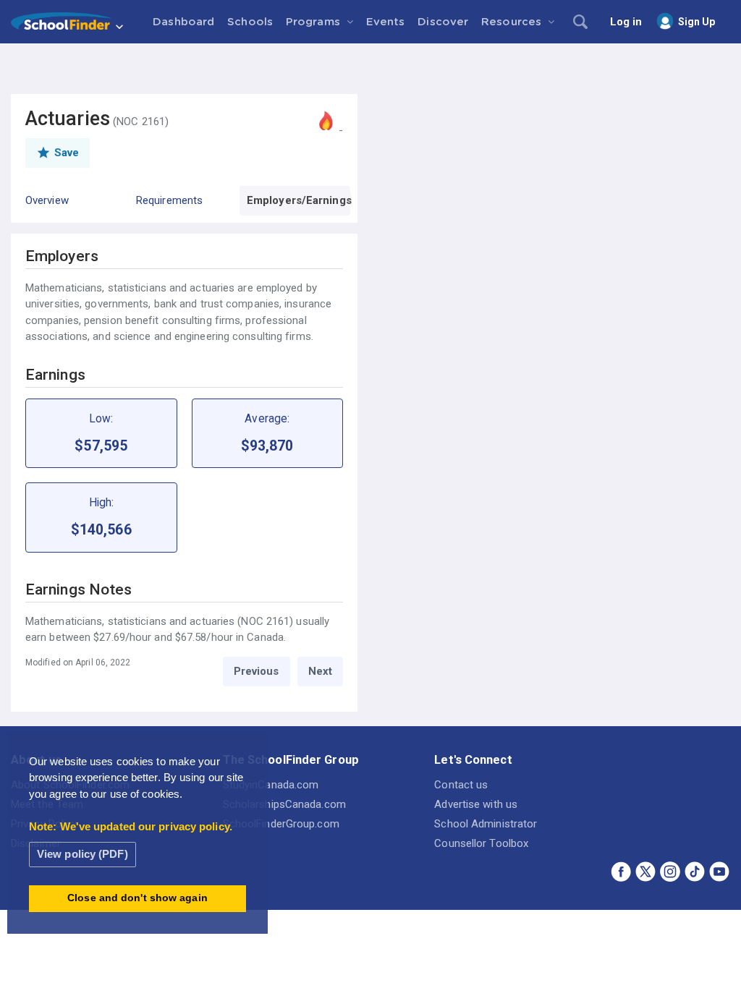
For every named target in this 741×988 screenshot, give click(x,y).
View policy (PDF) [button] (82, 854)
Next (320, 671)
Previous (256, 671)
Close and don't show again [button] (137, 898)
